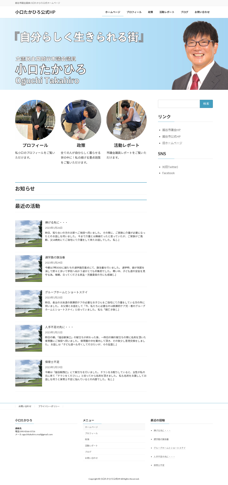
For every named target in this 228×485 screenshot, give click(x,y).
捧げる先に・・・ (56, 222)
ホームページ (91, 427)
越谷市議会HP (171, 129)
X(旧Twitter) (170, 167)
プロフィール (91, 433)
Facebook (168, 172)
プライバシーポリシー (49, 406)
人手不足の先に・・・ (59, 327)
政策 (87, 439)
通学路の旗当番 (55, 257)
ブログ (88, 451)
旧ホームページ (172, 143)
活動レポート (91, 445)
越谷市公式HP (171, 136)
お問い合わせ (25, 406)
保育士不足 (52, 362)
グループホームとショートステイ (66, 292)
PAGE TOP (219, 467)
